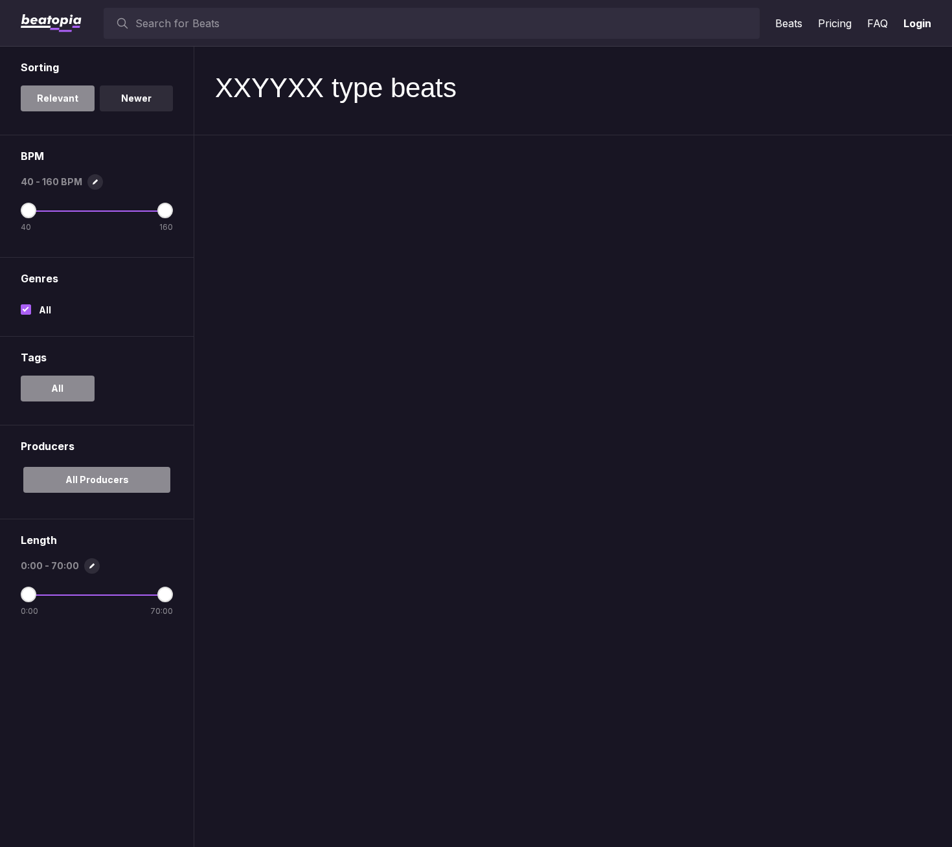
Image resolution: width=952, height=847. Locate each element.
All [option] (57, 388)
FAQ (877, 23)
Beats (788, 23)
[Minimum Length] (28, 594)
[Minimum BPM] (28, 210)
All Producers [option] (97, 479)
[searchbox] (444, 23)
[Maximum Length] (165, 594)
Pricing (835, 23)
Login (917, 23)
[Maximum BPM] (165, 210)
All (45, 309)
